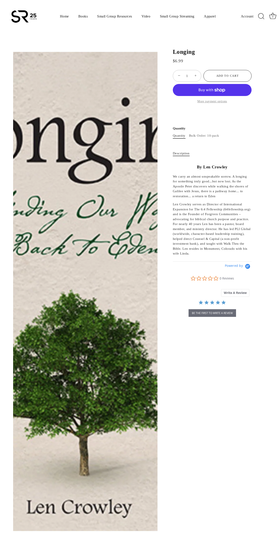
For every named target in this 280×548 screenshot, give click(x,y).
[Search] (261, 16)
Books (83, 16)
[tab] (183, 153)
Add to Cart (227, 75)
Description (181, 153)
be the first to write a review (212, 313)
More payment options (212, 101)
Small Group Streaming (177, 16)
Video (146, 16)
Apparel (210, 16)
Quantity (179, 128)
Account (247, 16)
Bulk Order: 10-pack (204, 135)
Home (64, 16)
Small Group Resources (114, 16)
